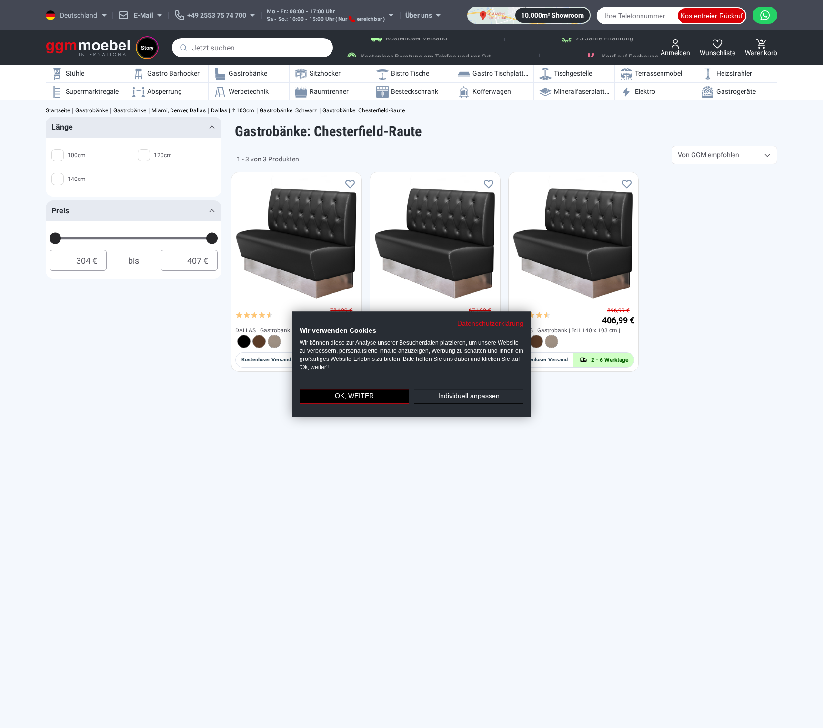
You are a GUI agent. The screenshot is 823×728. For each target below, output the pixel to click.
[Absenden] (183, 47)
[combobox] (252, 47)
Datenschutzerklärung (490, 323)
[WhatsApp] (765, 15)
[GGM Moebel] (88, 48)
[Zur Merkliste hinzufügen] (350, 183)
